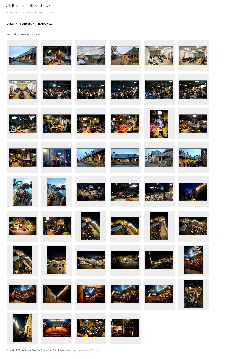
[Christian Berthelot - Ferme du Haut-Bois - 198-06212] (125, 172)
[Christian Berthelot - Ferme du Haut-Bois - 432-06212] (159, 240)
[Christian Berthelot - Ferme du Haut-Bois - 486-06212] (56, 309)
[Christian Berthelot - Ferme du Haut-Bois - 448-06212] (90, 275)
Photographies (21, 34)
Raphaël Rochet (91, 350)
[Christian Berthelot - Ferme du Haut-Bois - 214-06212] (56, 206)
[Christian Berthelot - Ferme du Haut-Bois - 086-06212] (193, 104)
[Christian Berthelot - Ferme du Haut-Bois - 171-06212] (22, 172)
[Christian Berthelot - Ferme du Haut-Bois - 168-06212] (193, 138)
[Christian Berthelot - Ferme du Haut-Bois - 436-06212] (193, 240)
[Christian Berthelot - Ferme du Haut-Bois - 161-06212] (125, 138)
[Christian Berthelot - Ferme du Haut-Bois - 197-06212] (90, 172)
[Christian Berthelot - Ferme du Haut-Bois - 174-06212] (56, 172)
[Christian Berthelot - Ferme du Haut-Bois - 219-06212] (90, 206)
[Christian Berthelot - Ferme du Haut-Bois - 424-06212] (125, 240)
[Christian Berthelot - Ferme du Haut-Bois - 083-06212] (125, 104)
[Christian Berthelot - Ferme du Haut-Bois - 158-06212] (56, 138)
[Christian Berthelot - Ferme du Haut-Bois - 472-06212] (193, 275)
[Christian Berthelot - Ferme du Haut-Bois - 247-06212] (159, 206)
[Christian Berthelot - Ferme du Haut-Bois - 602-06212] (90, 343)
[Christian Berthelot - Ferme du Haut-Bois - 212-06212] (22, 206)
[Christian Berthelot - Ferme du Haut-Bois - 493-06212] (90, 309)
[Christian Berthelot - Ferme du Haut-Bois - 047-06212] (22, 104)
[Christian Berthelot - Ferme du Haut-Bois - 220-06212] (125, 206)
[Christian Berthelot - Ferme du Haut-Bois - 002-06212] (56, 70)
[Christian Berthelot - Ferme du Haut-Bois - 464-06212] (159, 275)
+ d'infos (36, 34)
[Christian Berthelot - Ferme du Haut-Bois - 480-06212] (22, 309)
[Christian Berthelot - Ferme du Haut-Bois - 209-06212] (193, 172)
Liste (8, 34)
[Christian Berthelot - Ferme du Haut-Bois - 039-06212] (193, 70)
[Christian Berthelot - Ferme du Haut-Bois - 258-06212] (193, 206)
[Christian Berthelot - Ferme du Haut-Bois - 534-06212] (22, 343)
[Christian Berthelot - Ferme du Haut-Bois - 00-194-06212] (22, 70)
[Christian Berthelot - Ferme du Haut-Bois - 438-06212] (22, 275)
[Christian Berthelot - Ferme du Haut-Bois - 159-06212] (90, 138)
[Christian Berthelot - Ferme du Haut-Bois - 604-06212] (125, 343)
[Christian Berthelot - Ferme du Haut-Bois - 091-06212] (22, 138)
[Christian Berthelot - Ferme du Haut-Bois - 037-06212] (159, 70)
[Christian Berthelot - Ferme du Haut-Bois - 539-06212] (56, 343)
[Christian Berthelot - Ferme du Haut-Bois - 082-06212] (90, 104)
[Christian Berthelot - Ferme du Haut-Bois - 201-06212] (159, 172)
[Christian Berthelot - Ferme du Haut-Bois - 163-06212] (159, 138)
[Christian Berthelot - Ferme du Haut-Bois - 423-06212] (90, 240)
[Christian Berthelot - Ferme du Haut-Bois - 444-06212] (56, 275)
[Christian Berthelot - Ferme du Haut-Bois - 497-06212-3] (125, 309)
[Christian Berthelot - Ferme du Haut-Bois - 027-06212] (90, 70)
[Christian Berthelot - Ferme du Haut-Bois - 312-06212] (56, 240)
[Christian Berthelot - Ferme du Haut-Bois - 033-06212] (125, 70)
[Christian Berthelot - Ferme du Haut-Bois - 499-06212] (159, 309)
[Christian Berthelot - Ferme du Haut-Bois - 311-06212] (22, 240)
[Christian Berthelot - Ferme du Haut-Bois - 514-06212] (193, 309)
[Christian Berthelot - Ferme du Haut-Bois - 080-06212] (56, 104)
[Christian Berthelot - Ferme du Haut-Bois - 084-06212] (159, 104)
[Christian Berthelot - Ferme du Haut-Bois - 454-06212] (125, 275)
